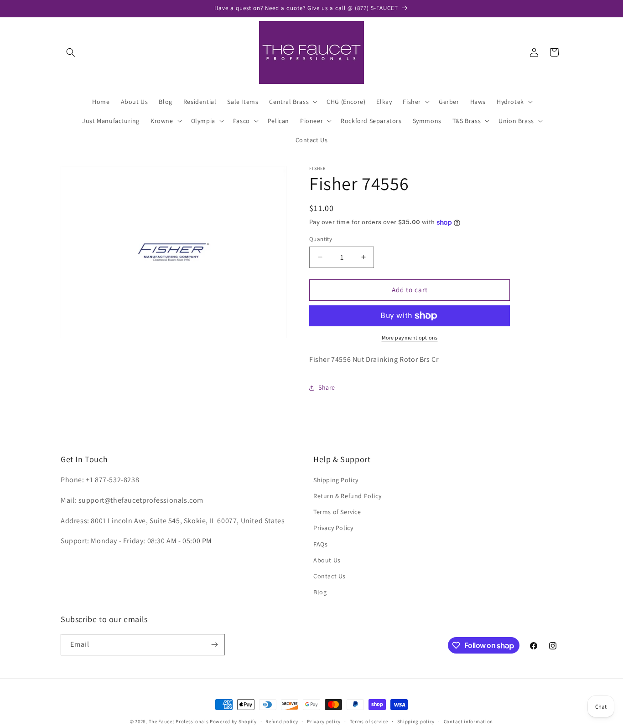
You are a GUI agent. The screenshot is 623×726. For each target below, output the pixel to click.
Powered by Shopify (233, 721)
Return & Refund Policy (347, 496)
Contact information (468, 721)
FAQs (320, 544)
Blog (320, 592)
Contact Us (329, 576)
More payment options (410, 337)
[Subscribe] (214, 644)
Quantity (320, 239)
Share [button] (326, 387)
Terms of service (369, 721)
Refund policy (281, 721)
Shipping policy (416, 721)
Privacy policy (324, 721)
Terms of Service (337, 512)
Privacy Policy (333, 528)
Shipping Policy (335, 480)
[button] (71, 52)
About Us (327, 560)
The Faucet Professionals (179, 721)
